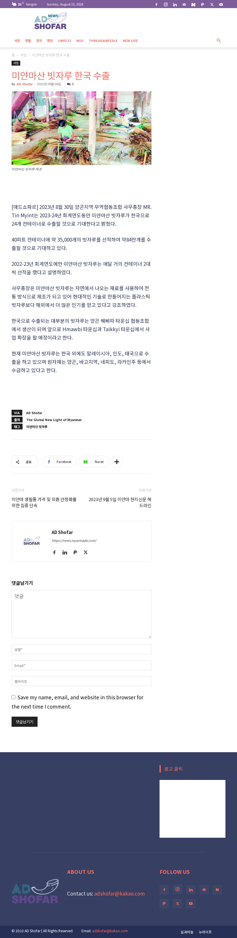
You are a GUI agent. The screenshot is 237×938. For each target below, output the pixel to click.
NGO (80, 40)
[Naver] (193, 4)
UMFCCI (64, 40)
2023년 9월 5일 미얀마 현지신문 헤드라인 (120, 502)
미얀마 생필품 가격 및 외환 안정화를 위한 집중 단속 (44, 502)
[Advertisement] (81, 188)
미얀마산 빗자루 (36, 426)
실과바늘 (187, 931)
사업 (17, 40)
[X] (212, 4)
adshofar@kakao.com (119, 893)
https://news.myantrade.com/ (74, 540)
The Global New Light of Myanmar (54, 419)
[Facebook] (156, 4)
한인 (50, 40)
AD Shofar (24, 83)
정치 (39, 40)
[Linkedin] (175, 4)
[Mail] (184, 4)
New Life (130, 40)
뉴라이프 (205, 931)
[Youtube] (221, 4)
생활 (28, 40)
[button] (218, 40)
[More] (117, 461)
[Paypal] (202, 4)
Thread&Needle (103, 40)
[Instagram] (165, 4)
